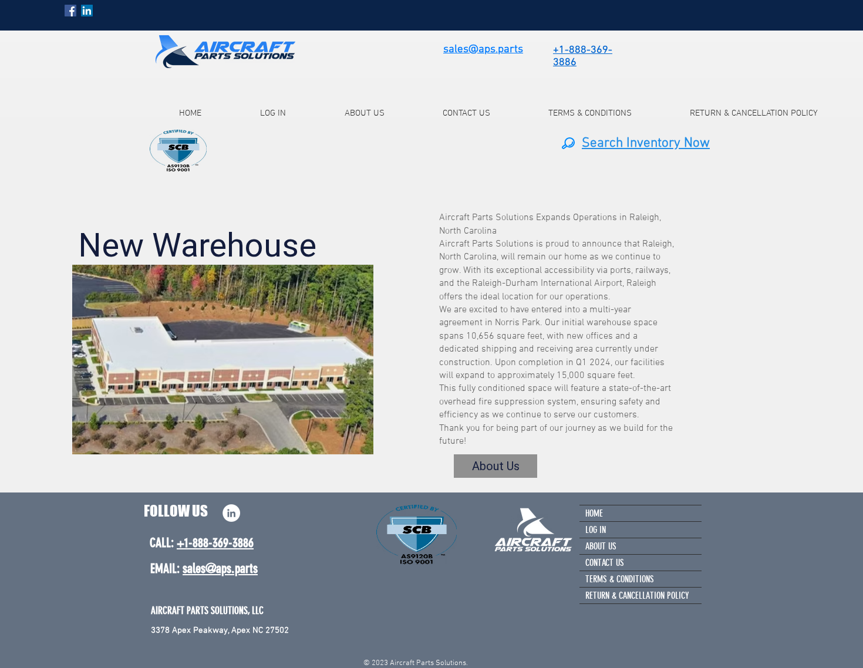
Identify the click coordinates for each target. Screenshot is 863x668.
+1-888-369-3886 (215, 543)
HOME (594, 513)
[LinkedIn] (87, 10)
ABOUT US (600, 546)
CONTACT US (604, 562)
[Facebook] (70, 10)
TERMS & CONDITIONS (619, 579)
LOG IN (595, 529)
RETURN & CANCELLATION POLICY (637, 595)
